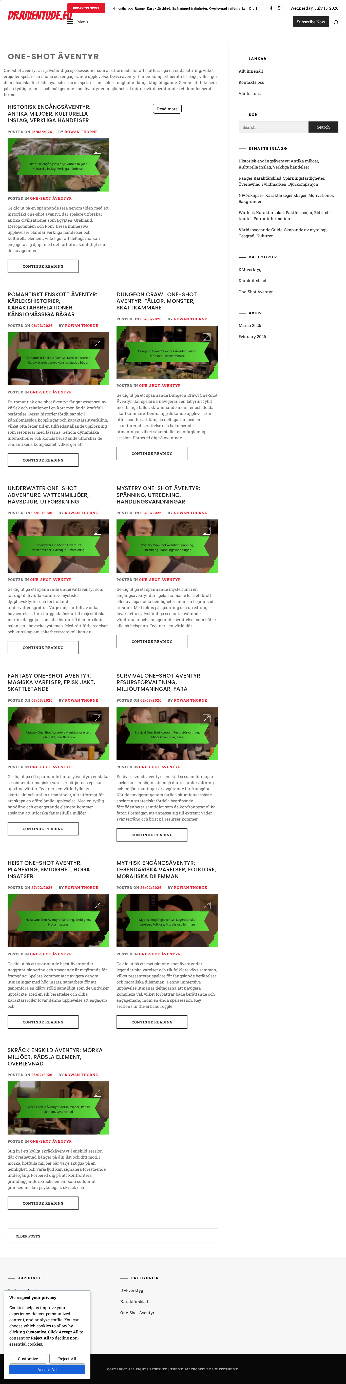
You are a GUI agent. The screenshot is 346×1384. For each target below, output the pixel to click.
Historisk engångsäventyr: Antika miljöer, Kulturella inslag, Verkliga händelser (49, 113)
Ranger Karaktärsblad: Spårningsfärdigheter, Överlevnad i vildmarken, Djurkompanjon (204, 8)
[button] (77, 22)
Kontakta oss (251, 82)
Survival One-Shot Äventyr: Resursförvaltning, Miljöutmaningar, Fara (159, 682)
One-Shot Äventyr (51, 198)
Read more (167, 108)
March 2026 (250, 325)
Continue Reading (43, 266)
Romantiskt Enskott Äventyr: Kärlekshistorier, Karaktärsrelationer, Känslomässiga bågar (52, 304)
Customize (28, 1358)
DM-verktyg (250, 269)
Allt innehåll (251, 71)
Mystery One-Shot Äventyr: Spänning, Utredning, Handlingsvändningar (158, 495)
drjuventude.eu (39, 15)
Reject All (67, 1358)
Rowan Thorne (81, 131)
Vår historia (250, 93)
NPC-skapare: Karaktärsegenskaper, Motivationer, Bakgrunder (286, 198)
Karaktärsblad (252, 280)
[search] (336, 22)
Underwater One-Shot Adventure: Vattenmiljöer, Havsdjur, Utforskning (48, 495)
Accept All (47, 1369)
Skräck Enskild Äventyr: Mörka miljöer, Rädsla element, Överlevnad (55, 1056)
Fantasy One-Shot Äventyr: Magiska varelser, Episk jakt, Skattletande (51, 682)
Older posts (28, 1236)
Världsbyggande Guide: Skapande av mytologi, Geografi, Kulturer (283, 232)
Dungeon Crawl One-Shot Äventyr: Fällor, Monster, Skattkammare (157, 301)
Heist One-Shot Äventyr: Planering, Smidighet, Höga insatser (49, 869)
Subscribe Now (311, 21)
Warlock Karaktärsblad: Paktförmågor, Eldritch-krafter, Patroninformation (285, 215)
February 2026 (252, 336)
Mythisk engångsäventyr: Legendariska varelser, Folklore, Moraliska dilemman (166, 869)
